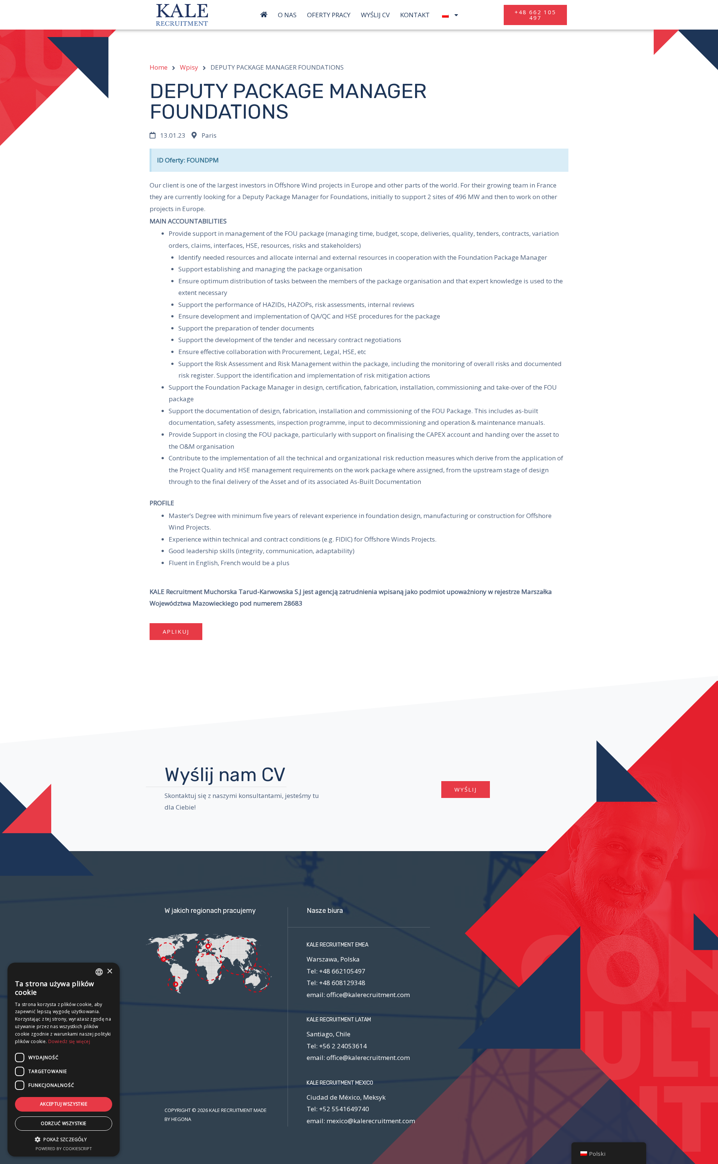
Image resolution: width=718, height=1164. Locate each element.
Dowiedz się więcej (69, 1041)
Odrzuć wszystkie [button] (63, 1123)
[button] (535, 15)
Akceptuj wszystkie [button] (63, 1104)
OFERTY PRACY (328, 15)
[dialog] (63, 1060)
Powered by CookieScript (64, 1148)
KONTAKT (415, 15)
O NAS (287, 15)
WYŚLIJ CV (375, 15)
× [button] (109, 971)
